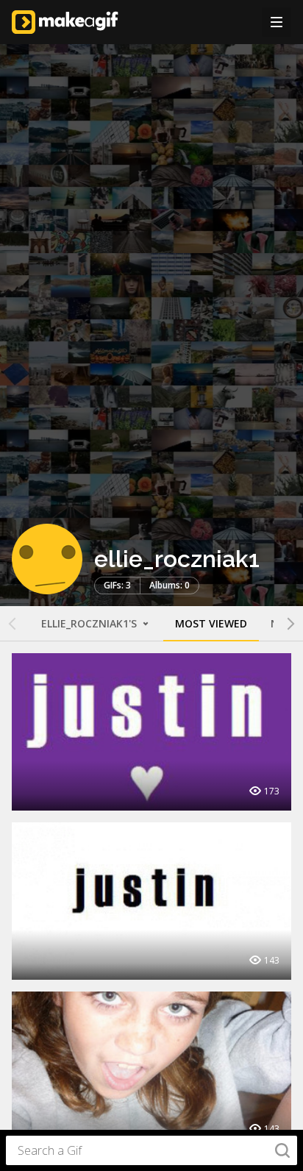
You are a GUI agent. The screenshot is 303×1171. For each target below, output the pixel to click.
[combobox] (151, 1150)
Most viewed (211, 623)
